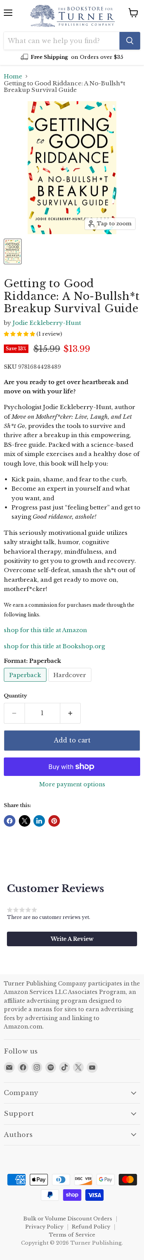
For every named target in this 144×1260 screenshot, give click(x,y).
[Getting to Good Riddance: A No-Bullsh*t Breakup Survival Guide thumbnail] (12, 251)
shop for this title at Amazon (45, 630)
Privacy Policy (44, 1226)
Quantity (15, 696)
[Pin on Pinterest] (54, 821)
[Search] (129, 41)
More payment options (72, 784)
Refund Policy (91, 1226)
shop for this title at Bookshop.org (54, 646)
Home (13, 76)
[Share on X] (24, 821)
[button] (72, 939)
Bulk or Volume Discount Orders (67, 1218)
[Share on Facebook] (9, 821)
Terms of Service (72, 1235)
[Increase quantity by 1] (70, 713)
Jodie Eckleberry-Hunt (47, 322)
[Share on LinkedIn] (39, 821)
